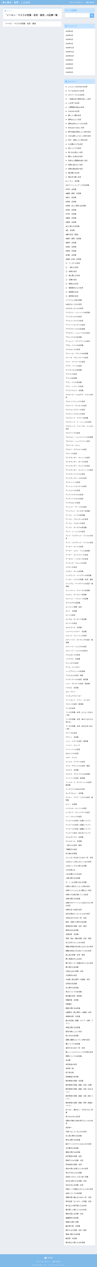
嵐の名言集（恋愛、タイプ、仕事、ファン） (79, 1022)
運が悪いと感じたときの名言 (76, 1210)
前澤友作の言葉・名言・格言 (76, 926)
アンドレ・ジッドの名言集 (75, 515)
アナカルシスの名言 (73, 349)
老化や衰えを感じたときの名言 (77, 1168)
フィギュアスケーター (74, 696)
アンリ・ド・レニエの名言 (75, 531)
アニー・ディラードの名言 (75, 362)
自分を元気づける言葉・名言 (76, 1181)
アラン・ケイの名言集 (74, 382)
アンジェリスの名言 (73, 490)
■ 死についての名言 (73, 148)
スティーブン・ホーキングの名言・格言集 (79, 641)
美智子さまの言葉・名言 (74, 1160)
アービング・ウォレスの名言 (76, 563)
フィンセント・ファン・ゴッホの (78, 700)
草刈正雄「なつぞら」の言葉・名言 (78, 1201)
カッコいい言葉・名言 (74, 607)
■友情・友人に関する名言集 (76, 206)
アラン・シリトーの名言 (74, 386)
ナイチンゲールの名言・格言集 (77, 679)
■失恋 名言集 (71, 210)
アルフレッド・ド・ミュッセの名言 (78, 422)
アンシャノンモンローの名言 (76, 486)
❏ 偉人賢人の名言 (73, 275)
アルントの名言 (71, 453)
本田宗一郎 (70, 1068)
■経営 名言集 (71, 243)
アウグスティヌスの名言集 (75, 329)
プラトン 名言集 (72, 737)
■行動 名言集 (71, 255)
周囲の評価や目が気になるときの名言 (79, 947)
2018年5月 (69, 68)
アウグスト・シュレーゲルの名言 (78, 333)
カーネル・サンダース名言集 (76, 619)
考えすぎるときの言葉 (74, 1173)
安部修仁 (69, 1004)
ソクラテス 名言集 (73, 659)
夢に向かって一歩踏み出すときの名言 (79, 963)
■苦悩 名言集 (71, 251)
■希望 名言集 (71, 222)
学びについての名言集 (74, 992)
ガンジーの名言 (71, 623)
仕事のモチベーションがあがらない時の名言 (79, 904)
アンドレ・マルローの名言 (75, 523)
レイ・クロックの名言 (74, 816)
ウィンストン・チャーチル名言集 (78, 590)
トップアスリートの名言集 (75, 671)
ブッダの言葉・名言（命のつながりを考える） (79, 720)
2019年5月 (69, 31)
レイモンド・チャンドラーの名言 (78, 812)
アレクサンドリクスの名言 (75, 474)
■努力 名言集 (71, 197)
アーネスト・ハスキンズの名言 (77, 559)
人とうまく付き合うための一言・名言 (79, 857)
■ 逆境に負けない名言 (74, 165)
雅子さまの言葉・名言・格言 (76, 1230)
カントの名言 (70, 615)
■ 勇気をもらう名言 (73, 119)
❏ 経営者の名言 (72, 296)
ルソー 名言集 (71, 804)
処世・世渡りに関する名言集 (76, 922)
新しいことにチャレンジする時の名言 (79, 1052)
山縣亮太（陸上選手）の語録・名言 (78, 1012)
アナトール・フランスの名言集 (77, 353)
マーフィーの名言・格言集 (75, 778)
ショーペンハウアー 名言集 (76, 631)
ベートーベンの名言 (73, 749)
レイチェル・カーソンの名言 (76, 808)
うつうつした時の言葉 (74, 300)
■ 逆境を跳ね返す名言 (74, 169)
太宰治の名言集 (71, 984)
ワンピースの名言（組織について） (78, 829)
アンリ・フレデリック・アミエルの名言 (79, 537)
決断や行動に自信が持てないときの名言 (79, 1122)
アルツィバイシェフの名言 (75, 401)
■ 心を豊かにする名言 (74, 144)
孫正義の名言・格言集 (74, 996)
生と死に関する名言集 (74, 1136)
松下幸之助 (70, 1072)
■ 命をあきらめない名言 (75, 128)
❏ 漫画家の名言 (72, 292)
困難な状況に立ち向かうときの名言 (78, 951)
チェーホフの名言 (72, 663)
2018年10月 (70, 56)
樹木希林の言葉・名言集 (74, 1081)
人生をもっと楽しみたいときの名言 (78, 862)
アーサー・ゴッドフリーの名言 (77, 555)
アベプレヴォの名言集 (74, 370)
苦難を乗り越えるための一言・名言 (78, 1197)
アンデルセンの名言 (73, 503)
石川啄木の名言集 (72, 1148)
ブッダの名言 (70, 708)
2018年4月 (69, 72)
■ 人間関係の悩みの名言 (75, 107)
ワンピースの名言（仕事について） (78, 821)
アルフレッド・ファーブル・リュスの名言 (79, 427)
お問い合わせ (90, 2)
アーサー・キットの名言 (74, 547)
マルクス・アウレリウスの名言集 (78, 774)
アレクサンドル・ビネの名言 (76, 478)
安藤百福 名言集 (72, 1000)
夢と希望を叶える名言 (74, 959)
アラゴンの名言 (71, 374)
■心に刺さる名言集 (72, 226)
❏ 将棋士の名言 (72, 284)
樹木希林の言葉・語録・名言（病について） (79, 1097)
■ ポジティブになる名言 (75, 95)
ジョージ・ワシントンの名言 (76, 636)
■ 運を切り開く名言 (73, 177)
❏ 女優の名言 (71, 280)
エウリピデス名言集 (73, 603)
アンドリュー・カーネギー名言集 (78, 511)
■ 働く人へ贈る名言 (73, 115)
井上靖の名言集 (71, 853)
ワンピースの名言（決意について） (78, 825)
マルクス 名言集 (72, 770)
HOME (50, 1258)
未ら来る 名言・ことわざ (16, 2)
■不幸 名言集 (71, 189)
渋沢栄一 (69, 1127)
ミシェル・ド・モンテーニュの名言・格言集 (79, 783)
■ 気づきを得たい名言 (74, 152)
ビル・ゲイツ (70, 692)
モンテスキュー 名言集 (74, 793)
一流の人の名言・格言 (74, 845)
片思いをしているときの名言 (76, 1132)
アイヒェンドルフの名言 (74, 321)
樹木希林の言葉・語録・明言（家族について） (79, 1104)
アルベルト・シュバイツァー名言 (78, 441)
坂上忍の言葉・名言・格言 (75, 955)
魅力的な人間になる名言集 (75, 1242)
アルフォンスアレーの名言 (75, 410)
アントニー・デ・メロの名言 (76, 507)
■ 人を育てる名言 (72, 103)
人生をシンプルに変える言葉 (76, 866)
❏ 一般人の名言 (72, 267)
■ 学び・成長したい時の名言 (77, 140)
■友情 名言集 (71, 202)
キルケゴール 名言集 (74, 627)
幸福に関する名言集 (73, 1027)
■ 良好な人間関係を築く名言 (77, 160)
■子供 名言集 (71, 214)
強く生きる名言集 (72, 1036)
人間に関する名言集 (73, 878)
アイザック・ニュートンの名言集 (78, 312)
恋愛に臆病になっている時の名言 (78, 1040)
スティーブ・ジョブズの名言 (76, 647)
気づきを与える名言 (73, 1116)
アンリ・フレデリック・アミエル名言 (79, 542)
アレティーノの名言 (73, 482)
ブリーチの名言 (71, 733)
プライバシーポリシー (76, 2)
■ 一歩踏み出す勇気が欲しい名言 (78, 99)
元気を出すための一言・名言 (76, 918)
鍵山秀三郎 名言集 (73, 1226)
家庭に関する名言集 (73, 1008)
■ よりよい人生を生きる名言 (77, 87)
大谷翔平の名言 (71, 975)
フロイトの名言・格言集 (74, 704)
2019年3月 (69, 39)
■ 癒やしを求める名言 (74, 156)
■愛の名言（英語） (72, 234)
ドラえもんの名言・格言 (74, 675)
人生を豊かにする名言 (74, 874)
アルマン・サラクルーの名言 (76, 449)
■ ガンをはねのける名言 (75, 91)
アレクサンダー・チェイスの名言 (78, 466)
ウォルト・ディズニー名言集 (76, 595)
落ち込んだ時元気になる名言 (76, 1205)
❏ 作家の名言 (71, 271)
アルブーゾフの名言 (73, 433)
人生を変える (70, 870)
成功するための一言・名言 (75, 1048)
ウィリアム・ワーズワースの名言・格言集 (79, 585)
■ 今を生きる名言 (72, 111)
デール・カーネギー (73, 667)
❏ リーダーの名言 (73, 263)
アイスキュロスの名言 (74, 317)
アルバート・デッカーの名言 (76, 406)
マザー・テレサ (71, 757)
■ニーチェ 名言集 (72, 181)
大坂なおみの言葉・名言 (74, 971)
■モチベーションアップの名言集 (77, 185)
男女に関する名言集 (73, 1140)
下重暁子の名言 (71, 849)
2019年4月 (69, 35)
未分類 (68, 1060)
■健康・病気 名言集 (73, 193)
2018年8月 (69, 64)
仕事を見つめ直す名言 (74, 910)
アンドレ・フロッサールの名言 (77, 519)
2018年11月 (70, 52)
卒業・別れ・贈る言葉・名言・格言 (78, 938)
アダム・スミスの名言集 (74, 345)
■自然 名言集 (71, 247)
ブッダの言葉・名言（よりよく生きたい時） (79, 713)
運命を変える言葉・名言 (74, 1214)
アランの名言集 (71, 378)
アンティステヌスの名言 (74, 495)
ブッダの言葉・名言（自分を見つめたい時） (79, 727)
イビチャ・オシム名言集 (74, 571)
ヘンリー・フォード (73, 745)
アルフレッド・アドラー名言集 (77, 418)
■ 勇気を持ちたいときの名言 (77, 124)
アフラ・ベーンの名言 (74, 366)
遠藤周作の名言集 (72, 1218)
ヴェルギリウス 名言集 (74, 837)
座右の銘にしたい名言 (74, 1031)
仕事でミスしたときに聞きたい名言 (78, 890)
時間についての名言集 (74, 1056)
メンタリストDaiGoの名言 (75, 789)
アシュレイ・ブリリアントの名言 (78, 341)
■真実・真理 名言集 (73, 238)
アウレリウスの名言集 (74, 337)
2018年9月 (69, 60)
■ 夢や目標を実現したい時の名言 (78, 132)
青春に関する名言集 (73, 1234)
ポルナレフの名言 (72, 753)
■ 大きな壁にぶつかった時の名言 (78, 136)
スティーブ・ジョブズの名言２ (77, 651)
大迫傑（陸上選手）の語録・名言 (78, 979)
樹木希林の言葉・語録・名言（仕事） (79, 1085)
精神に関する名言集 (73, 1152)
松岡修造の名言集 (72, 1077)
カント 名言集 (71, 611)
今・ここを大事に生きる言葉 (76, 882)
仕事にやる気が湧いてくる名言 (77, 895)
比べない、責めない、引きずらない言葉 (79, 1111)
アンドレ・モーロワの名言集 (76, 527)
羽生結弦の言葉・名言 (74, 1164)
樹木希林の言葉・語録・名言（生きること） (79, 1090)
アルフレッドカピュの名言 (75, 414)
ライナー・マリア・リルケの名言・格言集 (79, 798)
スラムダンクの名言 (73, 655)
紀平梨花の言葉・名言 (74, 1156)
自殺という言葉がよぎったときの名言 (79, 1189)
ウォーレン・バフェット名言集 (77, 599)
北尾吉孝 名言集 (72, 934)
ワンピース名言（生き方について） (78, 833)
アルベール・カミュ (73, 445)
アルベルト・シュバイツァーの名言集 (79, 437)
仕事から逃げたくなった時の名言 (78, 886)
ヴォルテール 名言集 (74, 841)
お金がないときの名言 (74, 304)
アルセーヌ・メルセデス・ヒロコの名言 (79, 396)
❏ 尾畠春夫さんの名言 (74, 288)
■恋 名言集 (70, 230)
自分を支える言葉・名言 (74, 1185)
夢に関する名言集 (72, 967)
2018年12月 (70, 48)
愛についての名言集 (73, 1044)
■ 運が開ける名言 (72, 173)
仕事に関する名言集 (73, 899)
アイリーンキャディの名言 (75, 325)
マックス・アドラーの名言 (75, 762)
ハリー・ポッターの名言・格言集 (78, 684)
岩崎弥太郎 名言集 (73, 1016)
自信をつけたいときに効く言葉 (77, 1177)
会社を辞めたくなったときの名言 (78, 914)
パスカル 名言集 (72, 688)
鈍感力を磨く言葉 (72, 1222)
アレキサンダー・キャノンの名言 (78, 458)
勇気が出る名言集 (72, 930)
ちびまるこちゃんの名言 (74, 308)
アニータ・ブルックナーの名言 (77, 358)
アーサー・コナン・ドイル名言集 (78, 551)
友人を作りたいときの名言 (75, 942)
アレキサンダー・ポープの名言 (77, 462)
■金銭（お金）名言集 (73, 259)
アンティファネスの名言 (74, 499)
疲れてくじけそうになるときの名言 (78, 1144)
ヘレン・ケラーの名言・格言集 (77, 741)
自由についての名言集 (74, 1193)
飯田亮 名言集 (71, 1238)
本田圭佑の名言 (71, 1064)
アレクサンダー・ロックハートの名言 (79, 470)
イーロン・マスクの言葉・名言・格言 (79, 579)
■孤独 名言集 (71, 218)
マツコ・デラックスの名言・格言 (78, 766)
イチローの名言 (71, 567)
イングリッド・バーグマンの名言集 (78, 575)
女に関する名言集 (72, 988)
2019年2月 (69, 44)
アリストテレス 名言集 (74, 390)
